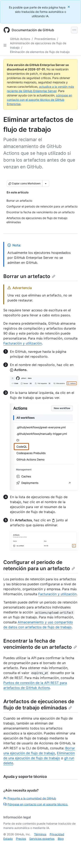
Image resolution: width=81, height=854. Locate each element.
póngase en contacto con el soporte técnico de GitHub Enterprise (39, 100)
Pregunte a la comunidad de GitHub (31, 798)
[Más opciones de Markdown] (45, 183)
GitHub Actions (20, 39)
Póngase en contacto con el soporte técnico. (37, 804)
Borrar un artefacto (26, 276)
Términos (40, 834)
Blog (61, 838)
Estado (8, 838)
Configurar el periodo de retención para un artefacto (36, 565)
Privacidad (57, 834)
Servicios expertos (41, 838)
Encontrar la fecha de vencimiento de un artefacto (37, 644)
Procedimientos (44, 39)
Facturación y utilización (22, 343)
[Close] (69, 6)
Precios (21, 838)
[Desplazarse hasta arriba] (72, 845)
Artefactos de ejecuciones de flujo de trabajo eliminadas (38, 704)
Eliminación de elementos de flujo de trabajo (40, 52)
